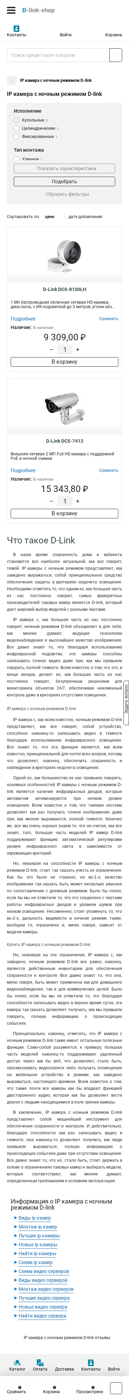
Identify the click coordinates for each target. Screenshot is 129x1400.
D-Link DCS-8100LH (64, 289)
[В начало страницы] (116, 1388)
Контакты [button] (16, 35)
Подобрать (64, 181)
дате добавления (85, 216)
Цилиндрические (40, 128)
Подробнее (23, 318)
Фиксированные (39, 136)
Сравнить (16, 1391)
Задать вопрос (126, 699)
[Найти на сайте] (115, 55)
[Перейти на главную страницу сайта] (51, 10)
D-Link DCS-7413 (64, 441)
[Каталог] (11, 10)
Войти (66, 35)
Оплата (40, 1369)
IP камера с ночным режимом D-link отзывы (67, 1337)
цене (49, 216)
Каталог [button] (17, 1369)
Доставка (64, 1369)
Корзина (113, 35)
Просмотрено (89, 1391)
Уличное (32, 159)
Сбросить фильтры (67, 194)
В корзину (64, 361)
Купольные (35, 120)
